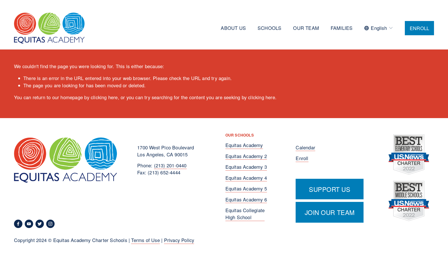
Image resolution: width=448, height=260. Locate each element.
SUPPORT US (329, 189)
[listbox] (378, 28)
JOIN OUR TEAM (330, 212)
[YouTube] (29, 224)
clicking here (104, 97)
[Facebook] (18, 224)
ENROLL (419, 28)
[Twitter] (39, 224)
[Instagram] (50, 224)
